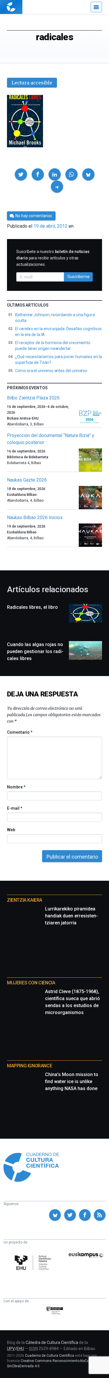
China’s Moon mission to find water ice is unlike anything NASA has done (71, 1081)
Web (11, 829)
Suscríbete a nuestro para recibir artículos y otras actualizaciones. (53, 258)
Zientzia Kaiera (24, 900)
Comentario (19, 732)
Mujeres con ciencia (31, 983)
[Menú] (96, 7)
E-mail (14, 808)
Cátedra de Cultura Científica (52, 1342)
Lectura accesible (32, 83)
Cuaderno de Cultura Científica (49, 1356)
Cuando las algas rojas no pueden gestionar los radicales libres (35, 651)
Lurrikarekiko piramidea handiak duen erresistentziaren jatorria (71, 916)
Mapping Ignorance (29, 1066)
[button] (21, 174)
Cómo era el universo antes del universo (51, 370)
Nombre (16, 787)
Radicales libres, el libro (32, 607)
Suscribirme (78, 276)
